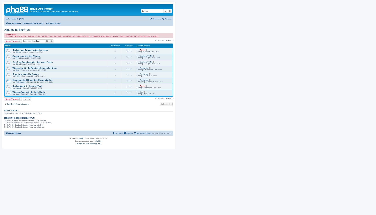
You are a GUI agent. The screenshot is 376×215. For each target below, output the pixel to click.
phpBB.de (98, 141)
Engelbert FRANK (146, 56)
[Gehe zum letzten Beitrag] (146, 50)
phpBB (81, 138)
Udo (17, 64)
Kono (17, 70)
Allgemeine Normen (17, 29)
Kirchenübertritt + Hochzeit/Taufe (27, 86)
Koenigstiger (144, 68)
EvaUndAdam (20, 82)
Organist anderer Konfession (25, 74)
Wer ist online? (11, 110)
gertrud (18, 88)
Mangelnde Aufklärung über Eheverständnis (32, 80)
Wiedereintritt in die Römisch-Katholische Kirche (34, 68)
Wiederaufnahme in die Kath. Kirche (28, 92)
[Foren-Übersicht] (17, 9)
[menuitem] (21, 19)
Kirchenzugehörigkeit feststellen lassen (30, 50)
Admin (142, 50)
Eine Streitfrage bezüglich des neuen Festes (32, 62)
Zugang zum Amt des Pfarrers (26, 56)
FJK (17, 58)
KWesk (18, 52)
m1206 (18, 76)
